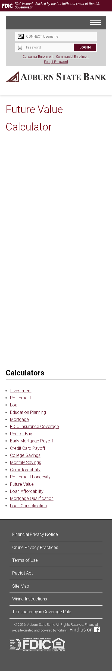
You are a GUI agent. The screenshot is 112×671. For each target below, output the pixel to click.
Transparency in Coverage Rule (41, 611)
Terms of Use (25, 560)
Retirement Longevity (30, 476)
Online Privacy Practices (35, 547)
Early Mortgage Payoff (31, 441)
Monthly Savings (25, 462)
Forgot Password (56, 62)
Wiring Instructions (29, 599)
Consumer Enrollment (38, 57)
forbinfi (62, 630)
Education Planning (28, 412)
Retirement (20, 397)
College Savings (25, 455)
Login (85, 47)
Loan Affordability (26, 491)
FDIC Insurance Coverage (34, 426)
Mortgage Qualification (32, 498)
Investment (21, 390)
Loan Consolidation (28, 505)
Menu (101, 20)
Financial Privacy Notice (35, 534)
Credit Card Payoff (27, 448)
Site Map (20, 586)
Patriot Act (22, 573)
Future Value (22, 484)
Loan (15, 405)
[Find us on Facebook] (85, 630)
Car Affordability (25, 469)
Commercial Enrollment (72, 57)
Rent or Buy (21, 433)
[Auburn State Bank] (56, 76)
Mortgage (19, 419)
